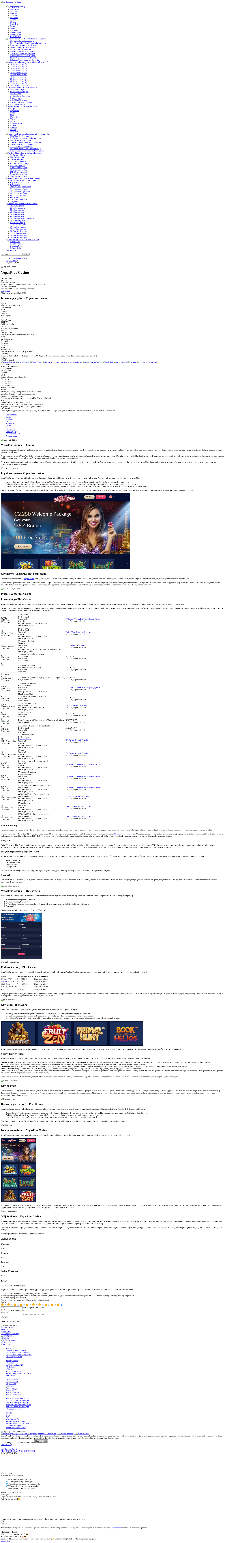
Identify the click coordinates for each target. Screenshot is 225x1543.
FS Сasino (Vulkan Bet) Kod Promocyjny (25, 149)
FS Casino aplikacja (17, 166)
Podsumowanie (11, 436)
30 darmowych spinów (18, 73)
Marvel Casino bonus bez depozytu (23, 51)
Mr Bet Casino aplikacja (19, 170)
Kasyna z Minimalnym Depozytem (19, 1355)
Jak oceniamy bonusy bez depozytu (19, 1423)
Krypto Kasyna (16, 123)
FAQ (7, 1417)
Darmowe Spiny (45, 62)
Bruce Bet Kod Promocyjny (20, 140)
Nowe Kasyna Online (14, 1357)
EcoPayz (13, 128)
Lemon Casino (15, 32)
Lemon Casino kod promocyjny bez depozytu (27, 151)
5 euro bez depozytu (17, 223)
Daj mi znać (5, 291)
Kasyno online (31, 87)
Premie (8, 421)
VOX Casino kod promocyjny (21, 147)
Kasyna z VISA (11, 1390)
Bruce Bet (14, 24)
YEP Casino (10, 1376)
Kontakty (9, 1413)
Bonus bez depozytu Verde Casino (18, 1405)
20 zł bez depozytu (17, 206)
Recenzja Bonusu (24, 739)
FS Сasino (14, 18)
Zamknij (14, 1532)
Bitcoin (13, 125)
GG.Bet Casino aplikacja (19, 164)
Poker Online (15, 242)
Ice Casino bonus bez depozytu (17, 1407)
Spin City (13, 28)
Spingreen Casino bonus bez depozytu (24, 60)
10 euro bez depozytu (18, 227)
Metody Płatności (30, 106)
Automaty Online (34, 178)
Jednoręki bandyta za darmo (20, 187)
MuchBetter (14, 132)
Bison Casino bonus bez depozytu (23, 56)
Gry (7, 427)
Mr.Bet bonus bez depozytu (20, 49)
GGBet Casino (15, 37)
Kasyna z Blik (11, 1384)
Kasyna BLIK (15, 109)
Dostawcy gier (11, 432)
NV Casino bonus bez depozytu (22, 41)
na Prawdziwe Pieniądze (19, 92)
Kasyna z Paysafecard (14, 1394)
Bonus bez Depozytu (38, 39)
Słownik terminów (12, 1419)
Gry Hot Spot (15, 185)
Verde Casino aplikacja (18, 176)
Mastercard (5, 982)
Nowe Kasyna (15, 94)
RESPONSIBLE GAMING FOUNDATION (18, 1451)
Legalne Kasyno (16, 98)
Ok (3, 1521)
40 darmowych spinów (18, 77)
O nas (8, 1415)
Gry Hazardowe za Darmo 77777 (22, 183)
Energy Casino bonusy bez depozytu (24, 45)
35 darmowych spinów (18, 75)
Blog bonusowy (11, 250)
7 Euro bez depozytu (18, 225)
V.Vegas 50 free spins (14, 1409)
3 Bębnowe (14, 202)
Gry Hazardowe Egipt (18, 193)
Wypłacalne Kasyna (17, 90)
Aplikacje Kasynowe (34, 153)
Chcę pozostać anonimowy (14, 1310)
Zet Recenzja (71, 645)
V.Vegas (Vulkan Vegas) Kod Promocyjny (26, 142)
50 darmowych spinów (18, 79)
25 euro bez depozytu (18, 233)
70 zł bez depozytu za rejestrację (22, 218)
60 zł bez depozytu (17, 216)
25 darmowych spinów (18, 71)
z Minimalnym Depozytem (20, 96)
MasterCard (14, 117)
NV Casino (14, 9)
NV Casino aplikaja (17, 157)
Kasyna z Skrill (11, 1388)
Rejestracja (10, 423)
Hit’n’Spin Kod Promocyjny (20, 136)
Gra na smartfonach (13, 434)
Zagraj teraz (95, 619)
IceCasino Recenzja (73, 796)
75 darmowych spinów (18, 83)
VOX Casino (10, 1367)
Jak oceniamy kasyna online (16, 1421)
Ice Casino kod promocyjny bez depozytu (25, 138)
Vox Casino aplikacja (18, 161)
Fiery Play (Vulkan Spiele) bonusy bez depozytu (28, 43)
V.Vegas (13, 20)
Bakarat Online (16, 248)
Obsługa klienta (11, 415)
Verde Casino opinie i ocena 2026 (18, 1373)
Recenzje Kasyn (12, 1361)
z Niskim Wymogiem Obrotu (21, 102)
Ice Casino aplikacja (17, 155)
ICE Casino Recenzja (74, 740)
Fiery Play (14, 13)
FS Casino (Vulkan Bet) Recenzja (78, 619)
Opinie (8, 417)
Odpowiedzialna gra (13, 1426)
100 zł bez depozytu (17, 221)
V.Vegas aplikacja (16, 159)
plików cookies (116, 1528)
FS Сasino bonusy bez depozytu (18, 1403)
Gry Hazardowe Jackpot (19, 195)
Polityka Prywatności (9, 1449)
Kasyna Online (11, 1348)
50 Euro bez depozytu (18, 237)
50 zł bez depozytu (17, 214)
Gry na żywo (10, 430)
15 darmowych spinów (18, 66)
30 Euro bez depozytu (18, 235)
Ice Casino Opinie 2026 (14, 1365)
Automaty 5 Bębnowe (18, 199)
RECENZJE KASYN (16, 7)
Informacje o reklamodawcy (16, 1428)
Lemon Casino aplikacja (19, 168)
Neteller (13, 121)
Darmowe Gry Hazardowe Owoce (23, 180)
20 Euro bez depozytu (18, 231)
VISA (12, 119)
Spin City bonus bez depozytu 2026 (23, 47)
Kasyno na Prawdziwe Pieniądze (18, 1352)
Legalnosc (9, 419)
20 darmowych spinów (18, 68)
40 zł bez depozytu (17, 212)
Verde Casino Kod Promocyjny (22, 144)
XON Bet (14, 16)
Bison (12, 26)
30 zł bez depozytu (17, 210)
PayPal (12, 113)
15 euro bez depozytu (18, 229)
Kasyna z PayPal (12, 1382)
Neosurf (13, 130)
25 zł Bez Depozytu (17, 208)
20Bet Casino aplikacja (18, 172)
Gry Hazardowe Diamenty (20, 191)
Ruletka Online (16, 244)
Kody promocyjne (43, 134)
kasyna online (29, 579)
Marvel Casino (15, 35)
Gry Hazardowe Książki (19, 189)
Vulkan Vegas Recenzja (75, 632)
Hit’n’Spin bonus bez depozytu (17, 1400)
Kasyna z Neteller (12, 1392)
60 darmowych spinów (18, 81)
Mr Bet (13, 22)
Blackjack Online (16, 246)
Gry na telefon (15, 197)
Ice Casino (14, 30)
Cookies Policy (6, 1445)
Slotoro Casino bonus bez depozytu (23, 58)
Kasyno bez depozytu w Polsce (17, 1398)
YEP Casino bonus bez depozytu (22, 54)
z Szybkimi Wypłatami (18, 100)
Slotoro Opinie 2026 (13, 1371)
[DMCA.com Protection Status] (41, 1443)
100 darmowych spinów (19, 85)
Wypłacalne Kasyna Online (16, 1350)
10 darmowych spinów (18, 64)
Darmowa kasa (32, 204)
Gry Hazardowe (33, 240)
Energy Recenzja (72, 705)
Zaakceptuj (5, 1532)
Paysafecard (14, 111)
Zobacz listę (5, 1541)
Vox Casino (14, 11)
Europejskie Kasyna (17, 104)
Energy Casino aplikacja (19, 174)
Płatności (9, 425)
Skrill (12, 115)
